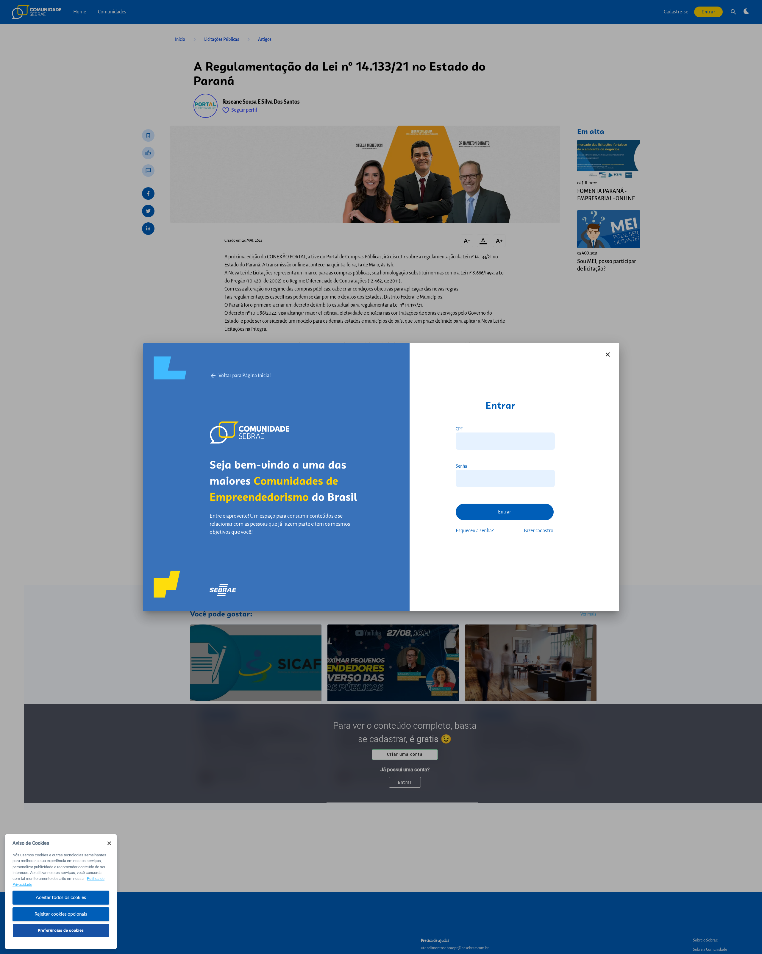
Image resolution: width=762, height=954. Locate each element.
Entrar (504, 512)
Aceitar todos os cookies (61, 897)
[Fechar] (109, 843)
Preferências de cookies (61, 930)
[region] (61, 891)
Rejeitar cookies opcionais (61, 913)
